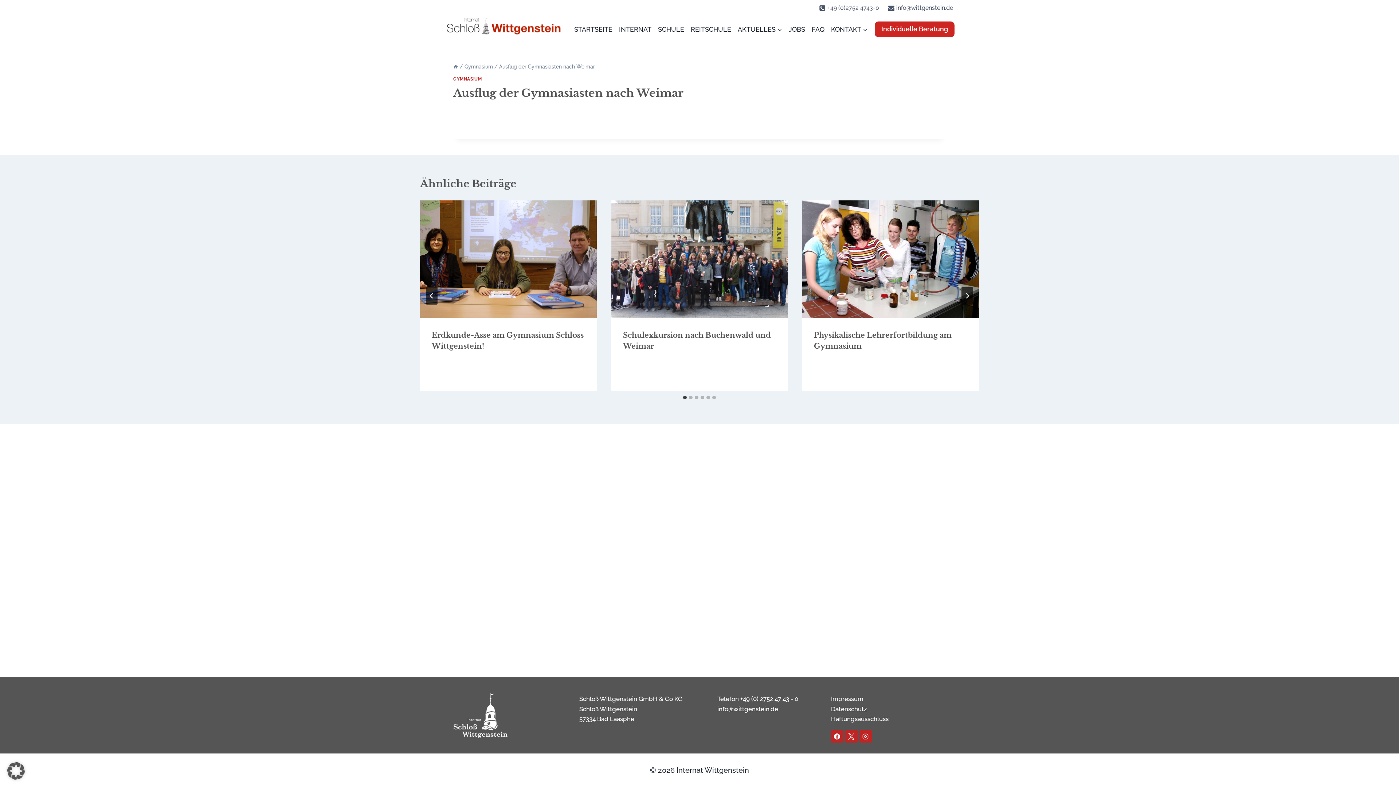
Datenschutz (849, 709)
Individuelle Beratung (914, 29)
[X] (851, 736)
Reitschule (711, 29)
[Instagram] (865, 736)
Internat (635, 29)
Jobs (797, 29)
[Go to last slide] (432, 296)
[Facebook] (837, 736)
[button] (16, 771)
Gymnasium (467, 79)
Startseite (593, 29)
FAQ (818, 29)
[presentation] (508, 259)
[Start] (455, 67)
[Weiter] (967, 296)
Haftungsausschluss (860, 719)
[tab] (685, 397)
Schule (671, 29)
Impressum (847, 698)
